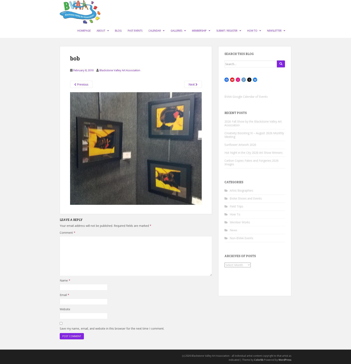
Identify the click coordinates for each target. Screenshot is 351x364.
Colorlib (258, 360)
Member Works (240, 222)
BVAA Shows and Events (246, 198)
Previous (82, 84)
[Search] (281, 63)
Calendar (154, 30)
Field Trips (236, 206)
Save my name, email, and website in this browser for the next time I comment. (112, 328)
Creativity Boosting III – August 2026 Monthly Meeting (254, 135)
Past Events (135, 30)
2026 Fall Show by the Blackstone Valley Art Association (253, 123)
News (233, 230)
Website (65, 309)
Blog (118, 30)
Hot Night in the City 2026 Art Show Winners (253, 153)
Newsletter (274, 30)
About (101, 30)
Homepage (84, 30)
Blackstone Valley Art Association (120, 70)
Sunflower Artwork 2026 (240, 145)
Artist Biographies (241, 190)
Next (192, 84)
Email (64, 295)
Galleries (176, 30)
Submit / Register (226, 30)
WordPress (284, 360)
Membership (199, 30)
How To (252, 30)
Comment (67, 233)
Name (65, 280)
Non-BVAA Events (241, 238)
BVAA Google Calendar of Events (246, 97)
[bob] (136, 148)
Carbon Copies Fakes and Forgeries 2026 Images (251, 162)
